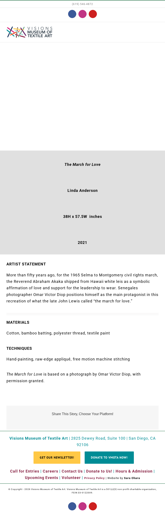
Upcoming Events (41, 477)
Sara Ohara (132, 478)
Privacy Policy (94, 478)
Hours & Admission (134, 471)
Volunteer (71, 477)
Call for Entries (24, 471)
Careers (50, 471)
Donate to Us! (99, 471)
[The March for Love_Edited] (82, 46)
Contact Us (72, 471)
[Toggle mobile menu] (157, 30)
